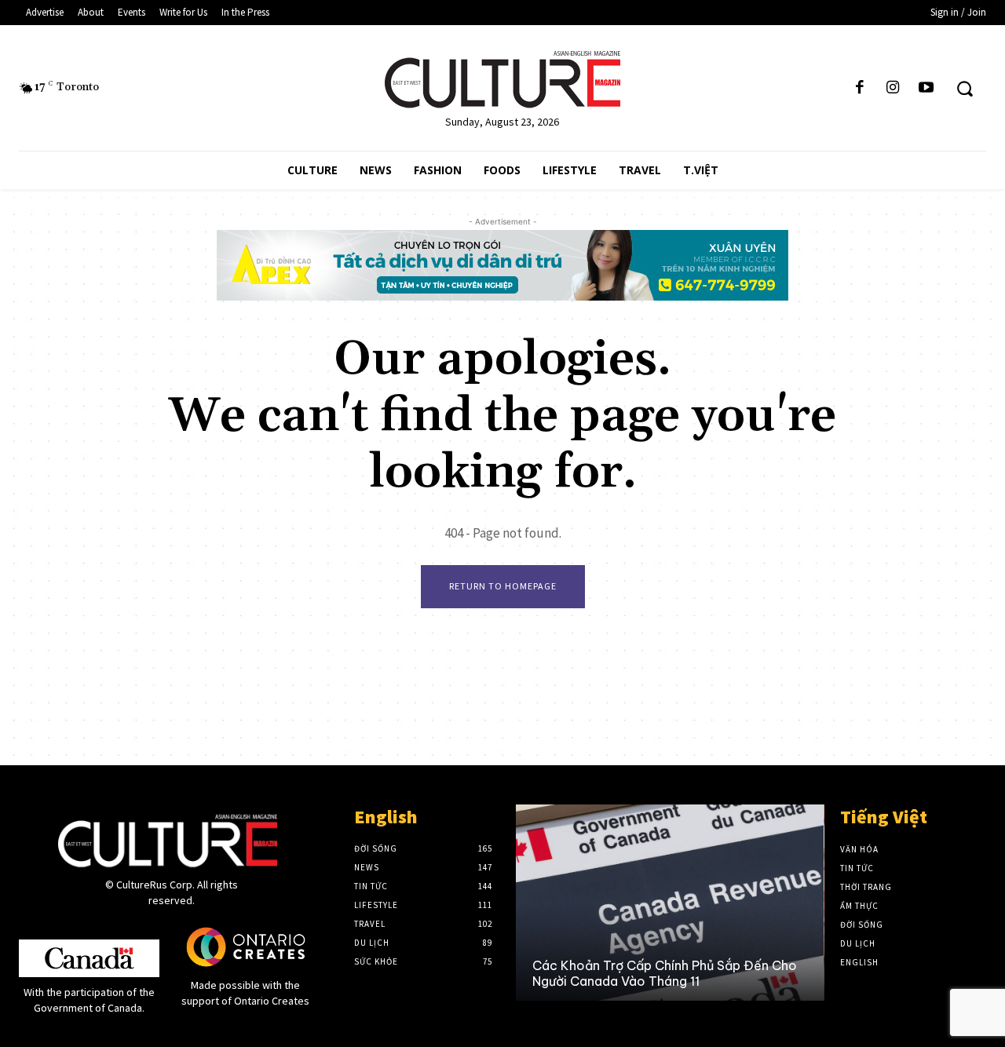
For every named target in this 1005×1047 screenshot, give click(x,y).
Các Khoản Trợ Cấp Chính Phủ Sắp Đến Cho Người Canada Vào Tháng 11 (664, 973)
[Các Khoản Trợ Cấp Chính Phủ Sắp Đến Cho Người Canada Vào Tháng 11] (669, 902)
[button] (964, 88)
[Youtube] (926, 87)
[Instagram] (892, 87)
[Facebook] (859, 87)
